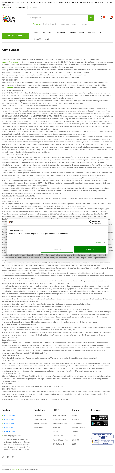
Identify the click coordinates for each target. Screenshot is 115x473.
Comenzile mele (40, 419)
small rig (75, 24)
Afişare (99, 242)
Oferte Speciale (59, 444)
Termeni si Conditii (76, 33)
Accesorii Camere (59, 419)
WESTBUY (16, 469)
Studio (55, 432)
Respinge (57, 249)
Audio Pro (56, 428)
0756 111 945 (9, 419)
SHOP (101, 33)
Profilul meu (38, 428)
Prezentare (47, 33)
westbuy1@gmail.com (10, 62)
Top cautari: (37, 24)
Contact (7, 7)
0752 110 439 (9, 415)
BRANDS (37, 39)
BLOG (46, 39)
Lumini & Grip (58, 436)
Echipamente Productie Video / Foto (61, 424)
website (10, 88)
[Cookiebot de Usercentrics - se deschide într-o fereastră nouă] (91, 222)
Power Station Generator (61, 440)
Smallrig (46, 24)
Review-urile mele (40, 424)
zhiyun (84, 24)
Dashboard (38, 415)
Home (36, 33)
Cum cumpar (60, 33)
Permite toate (90, 249)
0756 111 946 (9, 424)
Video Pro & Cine (59, 415)
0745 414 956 (9, 432)
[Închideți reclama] (105, 222)
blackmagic (65, 24)
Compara (21, 7)
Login (34, 7)
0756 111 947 (9, 428)
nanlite (54, 24)
